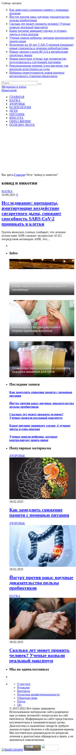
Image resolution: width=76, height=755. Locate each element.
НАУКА (14, 100)
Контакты (23, 691)
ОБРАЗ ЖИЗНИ (20, 121)
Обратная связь (27, 698)
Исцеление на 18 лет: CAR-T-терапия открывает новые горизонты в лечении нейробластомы (41, 46)
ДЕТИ (13, 110)
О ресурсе (23, 684)
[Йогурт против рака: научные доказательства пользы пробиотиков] (42, 565)
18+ (19, 705)
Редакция (23, 687)
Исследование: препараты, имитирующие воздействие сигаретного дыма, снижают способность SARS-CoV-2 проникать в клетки (31, 213)
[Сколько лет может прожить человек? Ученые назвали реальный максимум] (42, 638)
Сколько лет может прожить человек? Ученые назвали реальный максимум (39, 25)
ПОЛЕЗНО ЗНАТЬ (22, 124)
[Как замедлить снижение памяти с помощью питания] (42, 498)
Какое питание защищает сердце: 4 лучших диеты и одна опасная (38, 32)
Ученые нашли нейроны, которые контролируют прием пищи (33, 438)
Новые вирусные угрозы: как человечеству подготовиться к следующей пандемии (37, 60)
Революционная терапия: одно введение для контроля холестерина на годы (38, 67)
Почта (21, 701)
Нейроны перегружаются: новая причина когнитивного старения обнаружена (36, 74)
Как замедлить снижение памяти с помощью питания (39, 512)
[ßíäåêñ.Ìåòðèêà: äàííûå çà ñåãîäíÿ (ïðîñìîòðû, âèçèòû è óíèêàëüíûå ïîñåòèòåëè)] (12, 750)
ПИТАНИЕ (17, 114)
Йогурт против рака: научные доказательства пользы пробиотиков (41, 582)
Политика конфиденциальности (38, 694)
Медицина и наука (14, 86)
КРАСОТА (16, 117)
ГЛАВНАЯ (16, 96)
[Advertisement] (38, 150)
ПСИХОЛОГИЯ (20, 107)
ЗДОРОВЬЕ (17, 103)
